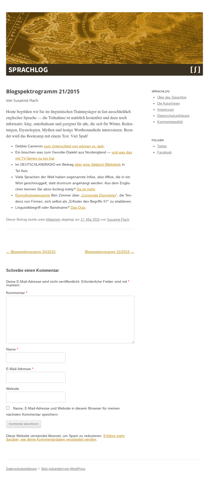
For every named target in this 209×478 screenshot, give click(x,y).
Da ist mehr (86, 189)
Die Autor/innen (168, 103)
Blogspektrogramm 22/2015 (109, 252)
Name (12, 349)
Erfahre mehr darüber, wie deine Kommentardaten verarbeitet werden (65, 437)
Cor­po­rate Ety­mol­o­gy (99, 195)
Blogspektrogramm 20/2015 (31, 252)
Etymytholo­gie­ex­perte (32, 195)
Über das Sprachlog (171, 97)
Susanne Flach (118, 219)
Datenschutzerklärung (173, 116)
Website (12, 389)
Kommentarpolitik (170, 122)
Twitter (162, 146)
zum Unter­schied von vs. (74, 146)
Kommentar (16, 293)
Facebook (164, 152)
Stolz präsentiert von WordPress (63, 469)
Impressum (165, 109)
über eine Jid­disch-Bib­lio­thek (98, 164)
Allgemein (53, 219)
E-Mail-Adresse (19, 369)
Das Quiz (78, 207)
